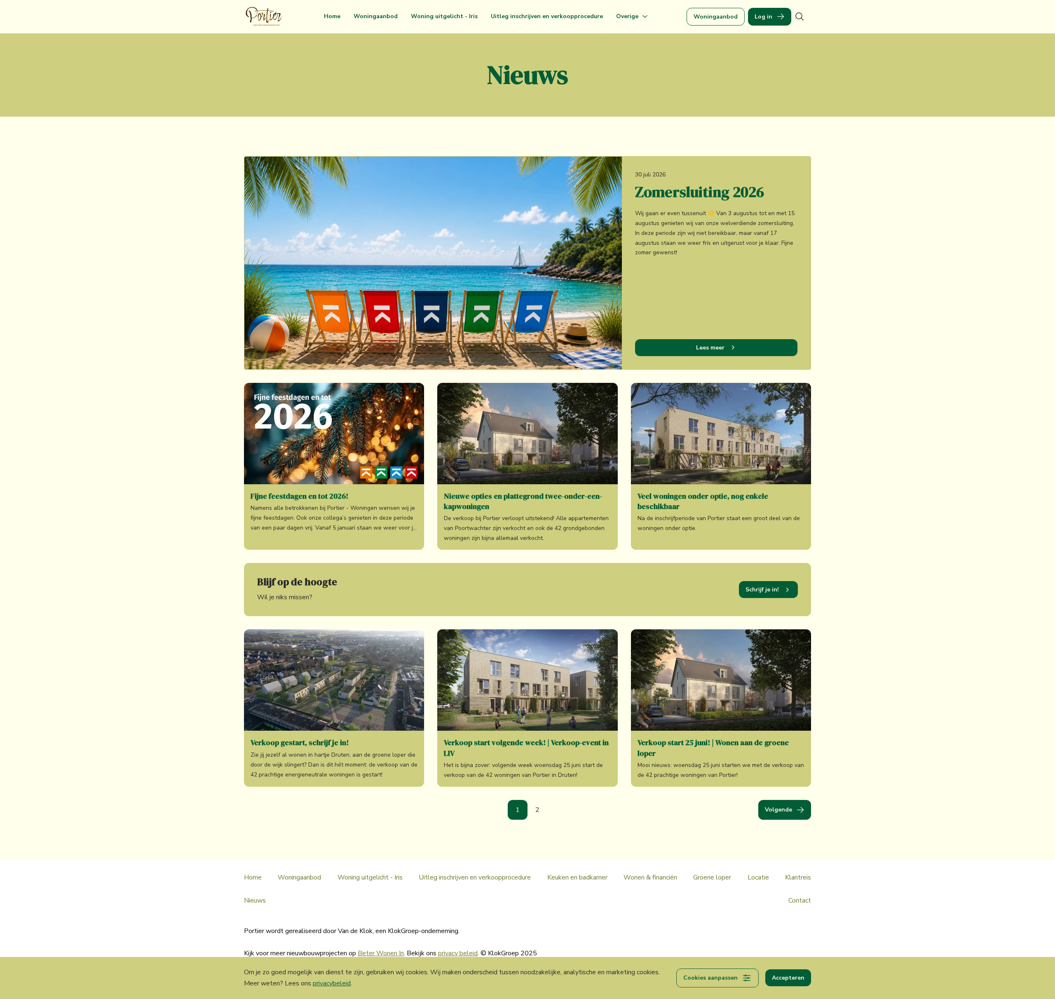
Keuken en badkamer (577, 877)
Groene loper (712, 877)
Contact (799, 900)
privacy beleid (458, 953)
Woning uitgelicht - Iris (444, 16)
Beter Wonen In (381, 953)
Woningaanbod (376, 16)
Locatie (758, 877)
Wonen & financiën (650, 877)
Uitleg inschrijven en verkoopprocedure (547, 16)
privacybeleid (332, 983)
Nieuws (255, 900)
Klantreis (798, 877)
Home (332, 16)
